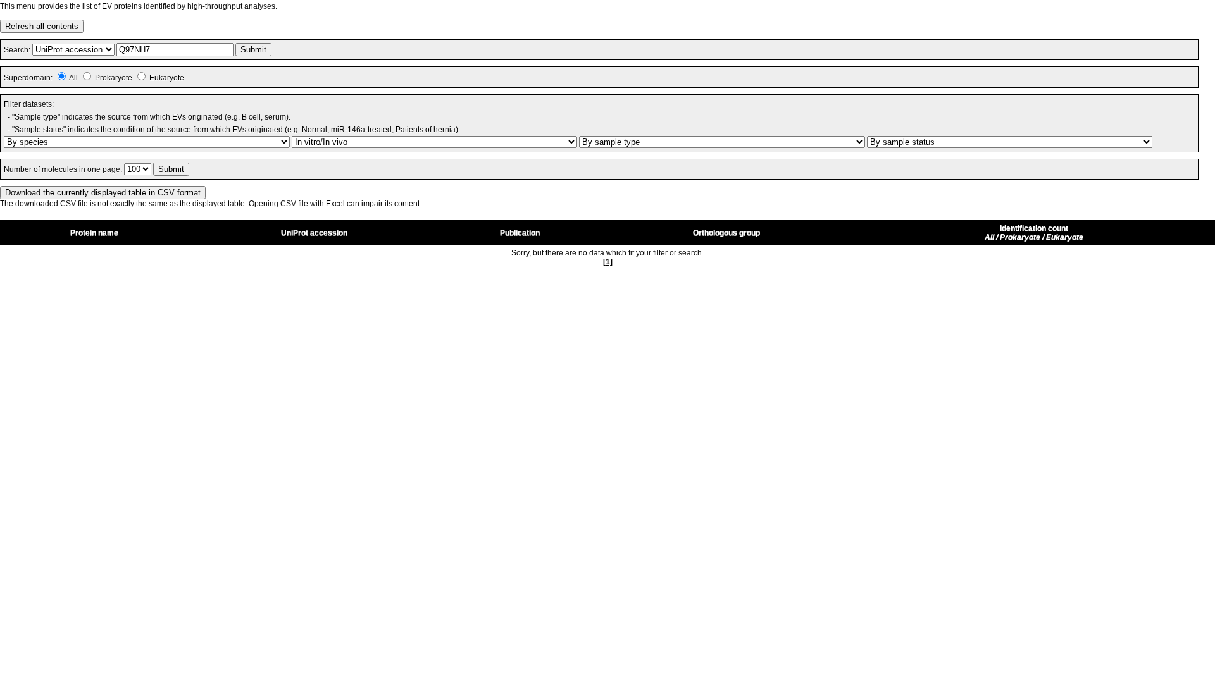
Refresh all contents (41, 26)
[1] (608, 261)
